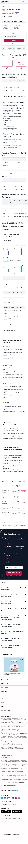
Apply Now (14, 40)
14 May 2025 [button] (7, 63)
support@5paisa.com (11, 785)
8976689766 (17, 790)
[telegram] (2, 798)
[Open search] (23, 2)
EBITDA (8, 243)
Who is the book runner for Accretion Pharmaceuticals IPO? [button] (10, 639)
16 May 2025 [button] (21, 63)
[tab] (14, 96)
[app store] (17, 812)
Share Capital (12, 260)
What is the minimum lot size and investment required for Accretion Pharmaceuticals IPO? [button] (10, 617)
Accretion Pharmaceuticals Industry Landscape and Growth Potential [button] (12, 450)
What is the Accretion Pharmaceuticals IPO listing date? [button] (12, 632)
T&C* (19, 43)
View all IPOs (22, 481)
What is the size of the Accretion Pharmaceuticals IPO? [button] (9, 595)
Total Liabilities (6, 260)
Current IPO (20, 522)
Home (2, 6)
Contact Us (3, 750)
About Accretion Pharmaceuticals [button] (13, 96)
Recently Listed (6, 525)
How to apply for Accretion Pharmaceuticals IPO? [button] (12, 609)
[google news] (19, 798)
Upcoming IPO (7, 522)
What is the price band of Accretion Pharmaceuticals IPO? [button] (10, 602)
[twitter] (7, 798)
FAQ (14, 51)
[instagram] (5, 798)
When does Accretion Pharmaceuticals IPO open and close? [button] (12, 588)
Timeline (4, 48)
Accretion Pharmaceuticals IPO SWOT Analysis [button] (12, 342)
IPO (6, 6)
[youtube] (16, 798)
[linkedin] (13, 798)
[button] (9, 6)
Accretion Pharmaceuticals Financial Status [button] (11, 235)
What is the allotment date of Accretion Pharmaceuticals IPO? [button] (11, 625)
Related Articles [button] (8, 654)
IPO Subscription (20, 525)
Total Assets (18, 260)
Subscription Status (11, 48)
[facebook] (10, 798)
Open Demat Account (14, 572)
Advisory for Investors (5, 757)
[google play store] (6, 812)
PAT (11, 243)
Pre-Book (23, 491)
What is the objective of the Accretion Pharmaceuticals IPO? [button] (11, 646)
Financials (19, 48)
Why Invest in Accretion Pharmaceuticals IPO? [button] (10, 424)
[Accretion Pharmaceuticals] (13, 13)
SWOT (24, 48)
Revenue (5, 243)
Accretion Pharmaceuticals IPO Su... (12, 673)
